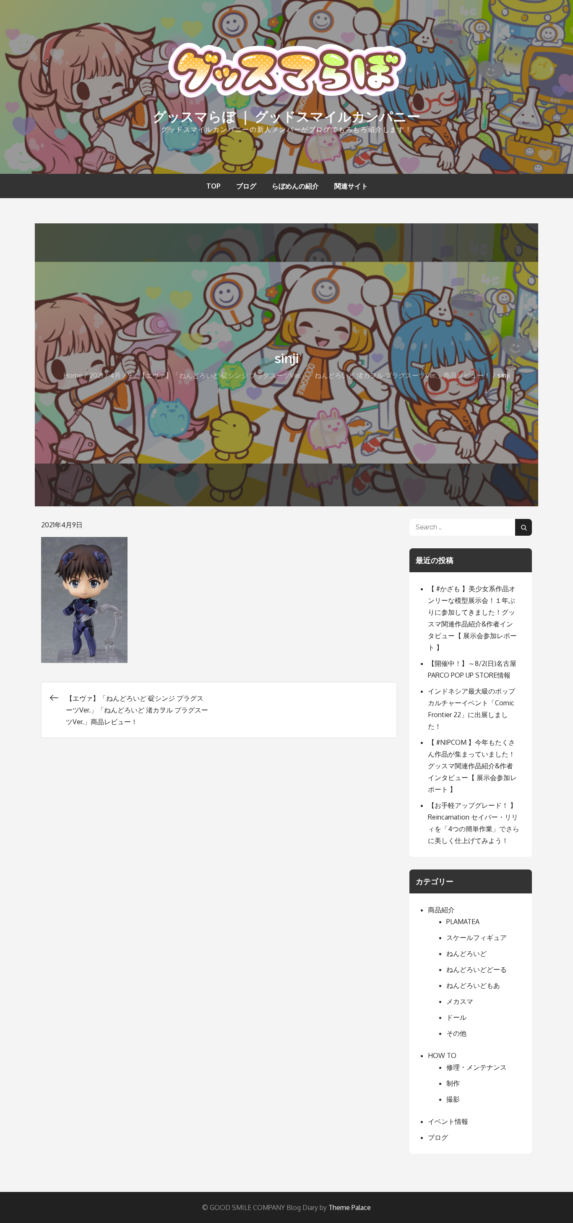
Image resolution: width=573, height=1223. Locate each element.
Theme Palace (349, 1207)
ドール (456, 1017)
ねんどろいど (466, 953)
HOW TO (442, 1055)
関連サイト (351, 186)
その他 (456, 1033)
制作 (453, 1083)
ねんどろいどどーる (476, 969)
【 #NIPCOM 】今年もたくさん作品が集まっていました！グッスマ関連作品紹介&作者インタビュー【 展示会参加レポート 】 (472, 766)
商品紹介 (441, 910)
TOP (213, 186)
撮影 (453, 1099)
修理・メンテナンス (476, 1067)
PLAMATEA (462, 921)
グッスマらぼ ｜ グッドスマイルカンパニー (286, 116)
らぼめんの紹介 (295, 186)
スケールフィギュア (476, 937)
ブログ (246, 186)
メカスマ (459, 1001)
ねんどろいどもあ (473, 985)
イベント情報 (448, 1121)
